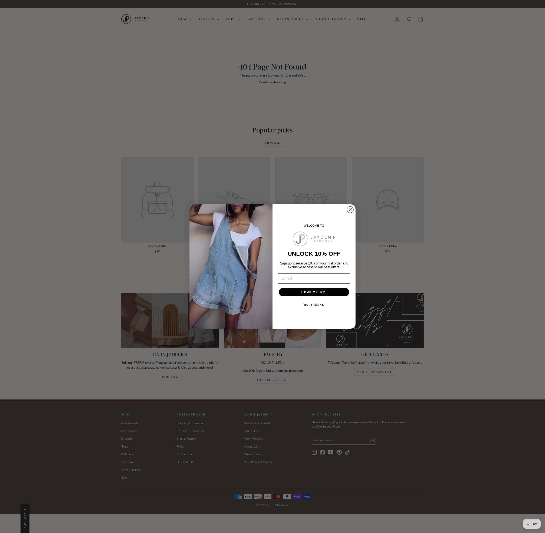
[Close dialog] (350, 209)
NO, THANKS (314, 304)
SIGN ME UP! (314, 292)
